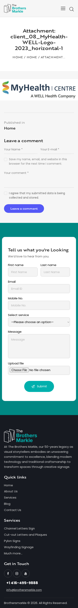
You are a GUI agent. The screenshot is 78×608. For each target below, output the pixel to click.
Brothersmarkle (15, 603)
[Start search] (71, 9)
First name (16, 265)
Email (12, 282)
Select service (18, 315)
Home (18, 57)
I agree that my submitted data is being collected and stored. (37, 195)
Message (15, 332)
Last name (48, 265)
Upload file (16, 363)
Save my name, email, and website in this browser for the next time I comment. (38, 161)
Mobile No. (15, 298)
